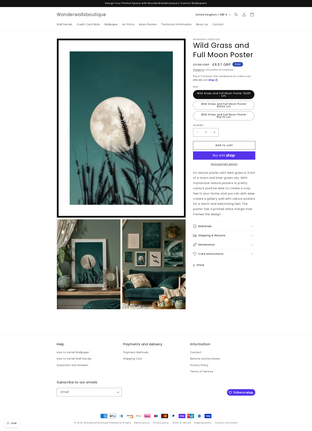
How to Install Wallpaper (73, 352)
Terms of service (181, 422)
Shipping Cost (132, 359)
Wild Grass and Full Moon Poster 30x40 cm (223, 105)
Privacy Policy (199, 365)
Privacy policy (161, 422)
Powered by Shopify (120, 422)
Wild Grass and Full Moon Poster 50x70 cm (223, 116)
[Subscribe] (118, 392)
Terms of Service (201, 371)
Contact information (226, 422)
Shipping (198, 69)
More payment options (224, 164)
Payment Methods (135, 352)
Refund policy (142, 422)
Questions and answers (72, 365)
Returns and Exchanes (205, 359)
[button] (236, 15)
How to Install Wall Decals (74, 359)
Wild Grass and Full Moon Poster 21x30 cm (224, 94)
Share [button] (200, 265)
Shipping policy (202, 422)
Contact (196, 352)
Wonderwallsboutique (96, 422)
